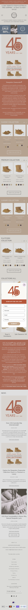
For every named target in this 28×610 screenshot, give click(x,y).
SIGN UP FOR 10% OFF (14, 301)
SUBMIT (14, 324)
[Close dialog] (24, 285)
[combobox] (13, 319)
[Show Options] (23, 319)
